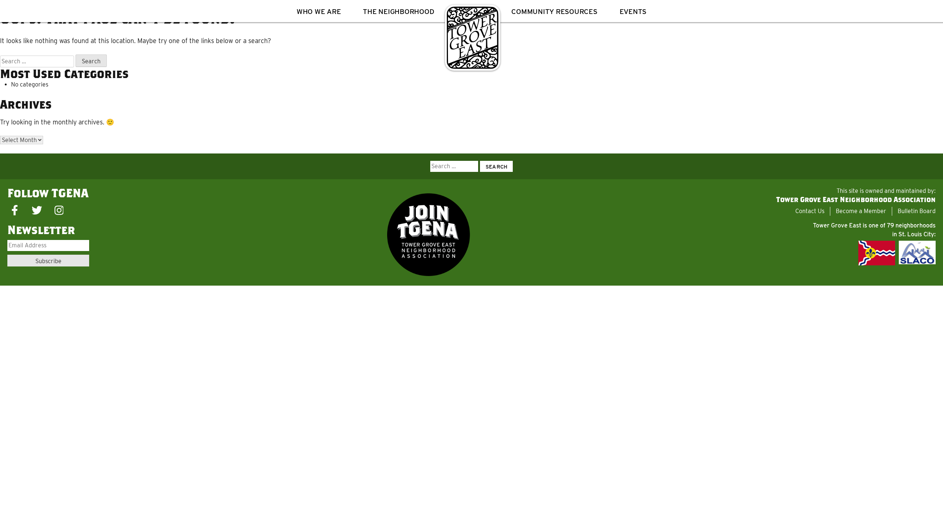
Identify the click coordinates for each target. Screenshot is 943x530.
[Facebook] (14, 210)
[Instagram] (59, 210)
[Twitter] (36, 210)
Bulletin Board (917, 211)
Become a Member (861, 211)
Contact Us (809, 211)
